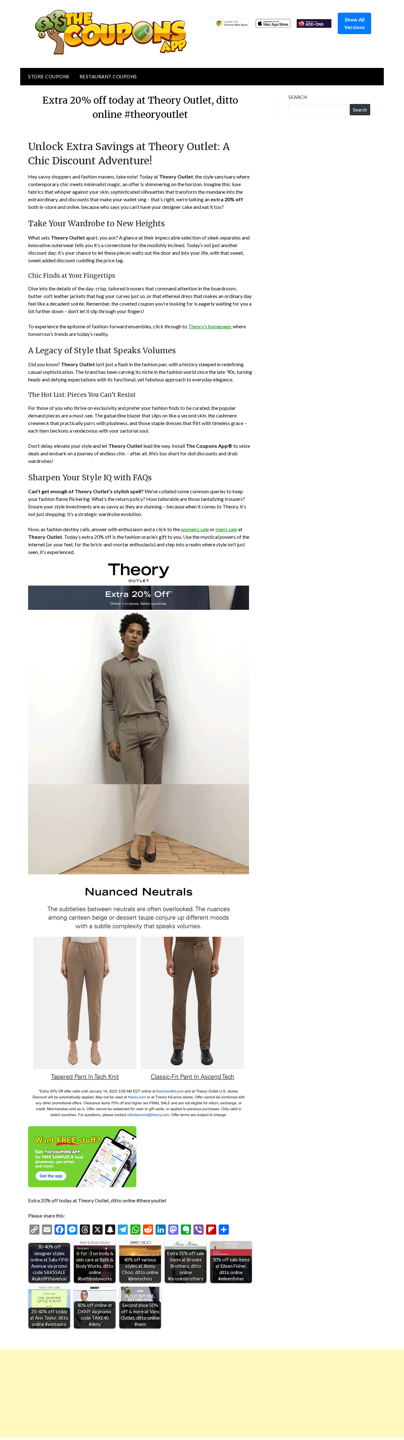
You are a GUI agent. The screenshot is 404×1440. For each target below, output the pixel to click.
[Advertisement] (189, 1393)
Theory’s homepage (209, 326)
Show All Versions (354, 23)
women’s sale (195, 529)
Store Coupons (48, 76)
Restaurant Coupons (108, 76)
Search (297, 97)
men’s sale (226, 529)
